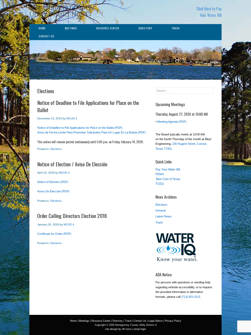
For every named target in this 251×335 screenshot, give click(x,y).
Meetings (71, 28)
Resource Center (107, 28)
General (161, 210)
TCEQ (160, 183)
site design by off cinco (118, 329)
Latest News (164, 216)
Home (42, 28)
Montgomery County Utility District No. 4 (60, 10)
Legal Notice (155, 320)
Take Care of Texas (168, 179)
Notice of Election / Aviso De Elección (72, 164)
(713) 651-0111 (190, 296)
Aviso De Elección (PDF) (53, 191)
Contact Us (46, 36)
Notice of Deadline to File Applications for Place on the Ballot (88, 106)
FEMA (160, 174)
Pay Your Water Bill (168, 169)
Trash (176, 28)
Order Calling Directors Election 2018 (72, 216)
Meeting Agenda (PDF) (171, 121)
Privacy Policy (173, 320)
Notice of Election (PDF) (52, 182)
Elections (56, 148)
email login (140, 329)
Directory (145, 28)
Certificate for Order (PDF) (54, 233)
